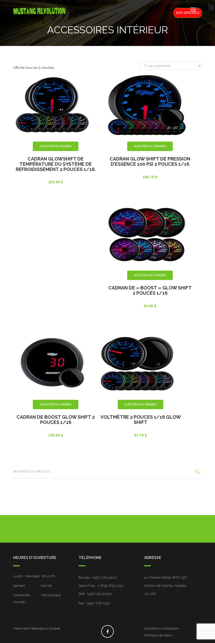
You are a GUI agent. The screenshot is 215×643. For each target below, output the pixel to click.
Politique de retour (158, 635)
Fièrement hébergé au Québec (37, 628)
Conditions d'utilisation (161, 628)
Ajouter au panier (56, 146)
